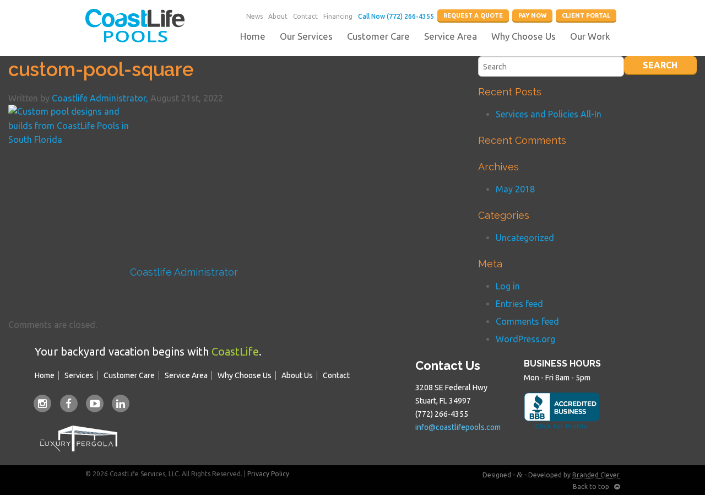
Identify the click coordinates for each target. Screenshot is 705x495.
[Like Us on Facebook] (68, 403)
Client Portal (586, 15)
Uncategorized (525, 238)
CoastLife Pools (135, 25)
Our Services (306, 36)
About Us (297, 375)
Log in (508, 286)
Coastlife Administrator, (101, 98)
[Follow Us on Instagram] (42, 403)
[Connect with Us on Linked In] (121, 403)
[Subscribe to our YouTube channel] (94, 403)
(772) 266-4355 (441, 414)
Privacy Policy (268, 473)
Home (252, 36)
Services (79, 375)
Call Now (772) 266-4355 (396, 16)
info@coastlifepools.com (458, 427)
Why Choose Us (523, 36)
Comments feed (527, 321)
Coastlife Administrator (184, 272)
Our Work (590, 36)
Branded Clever (596, 474)
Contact (305, 16)
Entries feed (519, 304)
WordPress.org (525, 339)
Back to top (593, 486)
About (278, 16)
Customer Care (378, 36)
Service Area (450, 36)
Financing (337, 16)
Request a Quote (473, 15)
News (254, 16)
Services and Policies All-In (548, 114)
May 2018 (515, 189)
